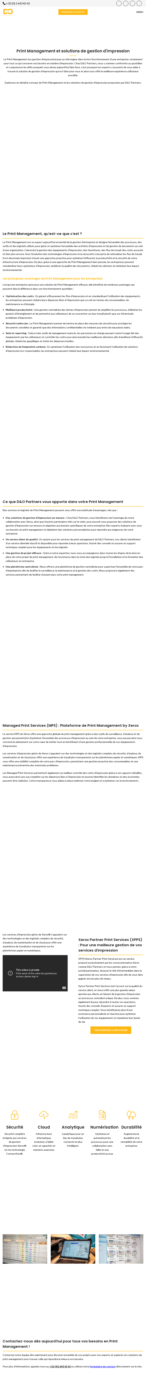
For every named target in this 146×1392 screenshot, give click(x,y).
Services (62, 32)
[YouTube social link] (125, 3)
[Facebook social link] (119, 3)
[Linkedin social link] (132, 3)
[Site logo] (8, 11)
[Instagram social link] (139, 3)
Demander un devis (73, 12)
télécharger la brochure (111, 1030)
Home (52, 32)
